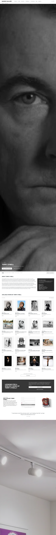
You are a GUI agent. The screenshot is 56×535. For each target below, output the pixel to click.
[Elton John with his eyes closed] (21, 342)
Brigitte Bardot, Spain (5, 313)
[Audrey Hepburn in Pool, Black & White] (48, 324)
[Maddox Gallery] (7, 1)
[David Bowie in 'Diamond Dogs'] (8, 342)
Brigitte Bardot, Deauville (32, 313)
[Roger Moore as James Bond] (8, 361)
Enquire (2, 315)
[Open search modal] (52, 1)
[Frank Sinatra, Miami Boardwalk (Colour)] (48, 342)
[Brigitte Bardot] (48, 305)
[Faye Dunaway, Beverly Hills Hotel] (8, 324)
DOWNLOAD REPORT (28, 404)
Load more (28, 375)
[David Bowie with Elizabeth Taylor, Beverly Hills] (34, 324)
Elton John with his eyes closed (20, 350)
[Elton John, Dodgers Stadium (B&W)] (34, 342)
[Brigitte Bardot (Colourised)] (21, 305)
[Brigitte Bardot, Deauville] (34, 305)
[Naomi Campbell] (34, 361)
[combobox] (22, 403)
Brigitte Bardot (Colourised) (20, 313)
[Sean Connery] (21, 361)
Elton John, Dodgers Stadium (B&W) (34, 350)
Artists (3, 3)
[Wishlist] (53, 1)
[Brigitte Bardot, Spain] (8, 305)
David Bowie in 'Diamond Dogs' (7, 350)
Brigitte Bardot (44, 313)
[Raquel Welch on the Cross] (48, 361)
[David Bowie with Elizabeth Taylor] (21, 324)
